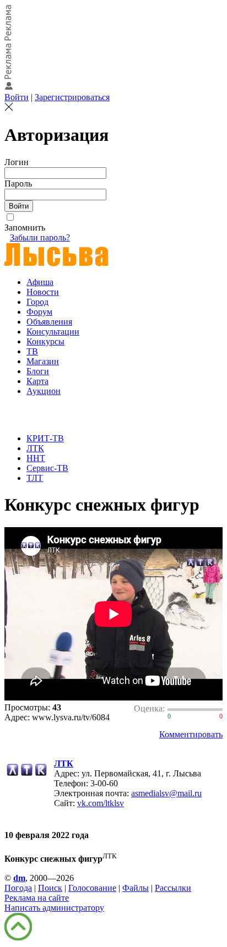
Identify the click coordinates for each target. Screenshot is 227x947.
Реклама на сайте (36, 897)
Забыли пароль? (40, 237)
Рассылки (173, 888)
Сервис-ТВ (47, 468)
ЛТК (35, 448)
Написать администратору (54, 907)
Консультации (52, 331)
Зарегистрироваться (72, 97)
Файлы (135, 888)
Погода (18, 888)
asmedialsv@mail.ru (166, 793)
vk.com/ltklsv (100, 803)
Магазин (42, 361)
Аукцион (43, 391)
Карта (37, 381)
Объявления (49, 321)
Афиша (39, 282)
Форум (39, 311)
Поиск (50, 888)
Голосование (92, 888)
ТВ (32, 351)
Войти (16, 97)
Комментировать (191, 734)
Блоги (37, 371)
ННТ (35, 458)
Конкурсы (45, 341)
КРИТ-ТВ (45, 438)
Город (37, 301)
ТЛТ (34, 478)
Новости (42, 292)
